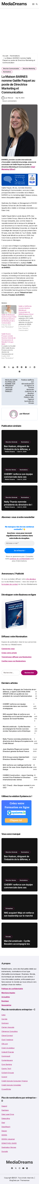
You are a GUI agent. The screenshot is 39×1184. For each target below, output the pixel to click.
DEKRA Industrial (8, 1139)
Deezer (4, 1131)
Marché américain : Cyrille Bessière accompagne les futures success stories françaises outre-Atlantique (16, 729)
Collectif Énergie (8, 1052)
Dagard (4, 1106)
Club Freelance (7, 1040)
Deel (3, 1123)
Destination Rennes (9, 1147)
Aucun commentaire (9, 101)
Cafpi (3, 1015)
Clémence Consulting (10, 1031)
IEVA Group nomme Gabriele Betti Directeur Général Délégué (16, 758)
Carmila (4, 1019)
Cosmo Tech (6, 1069)
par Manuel (9, 98)
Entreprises (9, 908)
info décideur (31, 579)
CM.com (5, 1044)
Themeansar (25, 1180)
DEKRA (4, 1135)
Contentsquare (7, 1060)
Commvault (6, 1056)
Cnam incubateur (8, 1048)
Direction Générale (11, 442)
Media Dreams (10, 451)
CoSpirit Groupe (8, 1073)
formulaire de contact (10, 584)
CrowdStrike (6, 1089)
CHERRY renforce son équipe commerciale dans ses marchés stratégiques (18, 477)
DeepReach (6, 1127)
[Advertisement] (19, 29)
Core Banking (7, 1064)
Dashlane (5, 1110)
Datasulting (6, 1118)
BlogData (13, 1180)
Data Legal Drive (8, 1114)
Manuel (26, 413)
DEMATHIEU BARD (9, 1143)
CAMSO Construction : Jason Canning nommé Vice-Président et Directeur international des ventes (18, 777)
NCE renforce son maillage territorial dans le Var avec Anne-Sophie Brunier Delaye (17, 767)
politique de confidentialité (20, 559)
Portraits (8, 936)
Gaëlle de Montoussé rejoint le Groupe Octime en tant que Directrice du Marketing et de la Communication (9, 319)
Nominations (7, 72)
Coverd (4, 1077)
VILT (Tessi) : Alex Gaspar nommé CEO (16, 786)
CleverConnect (7, 1036)
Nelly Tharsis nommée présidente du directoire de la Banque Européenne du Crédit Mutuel (18, 741)
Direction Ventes (11, 470)
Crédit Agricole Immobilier (11, 1085)
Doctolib (5, 1151)
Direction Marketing (29, 68)
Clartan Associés (8, 1027)
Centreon (5, 1023)
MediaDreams (14, 3)
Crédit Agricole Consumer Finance (15, 1081)
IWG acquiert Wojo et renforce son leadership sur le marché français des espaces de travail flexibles (17, 716)
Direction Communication (11, 68)
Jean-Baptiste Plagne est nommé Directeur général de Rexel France (16, 750)
